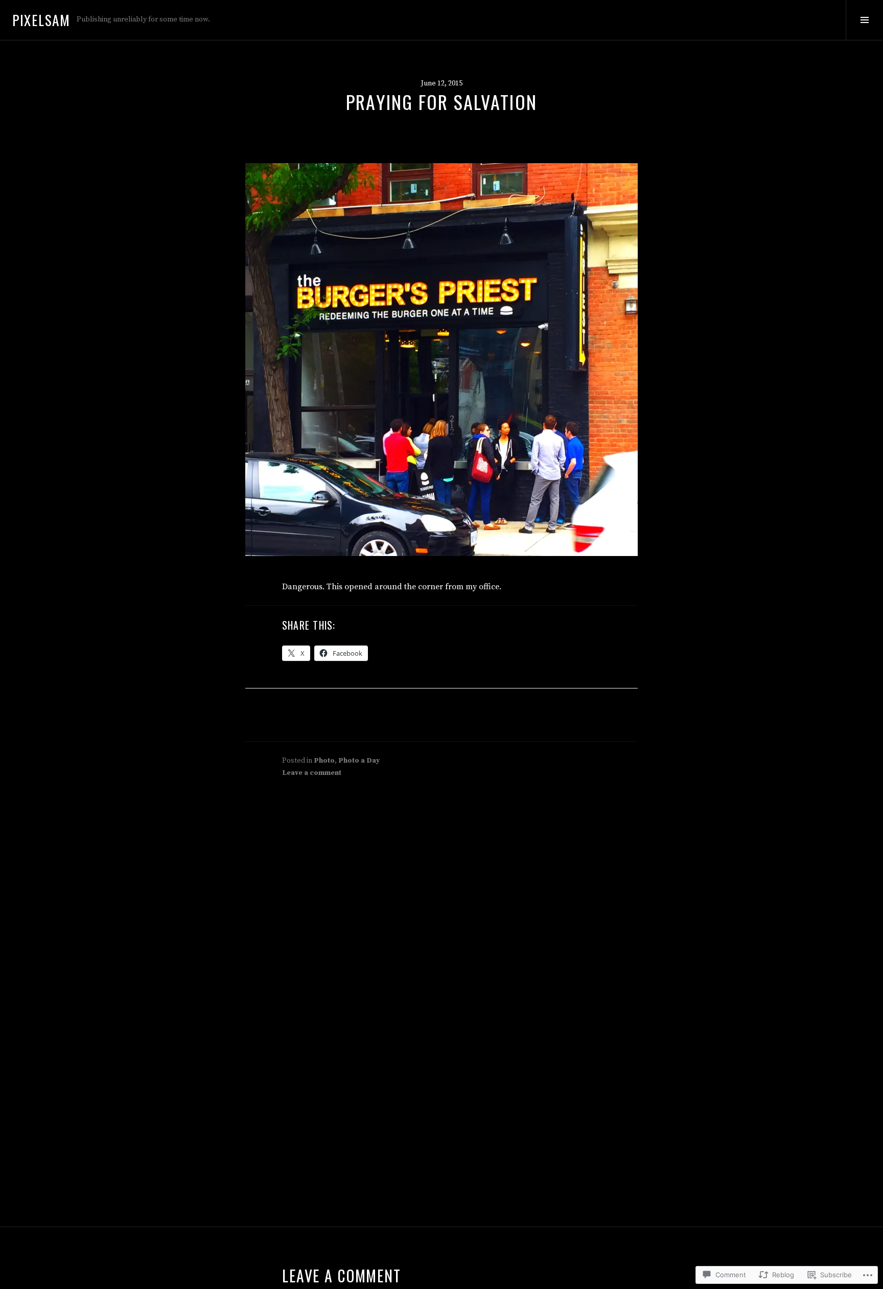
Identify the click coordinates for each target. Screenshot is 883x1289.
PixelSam (41, 19)
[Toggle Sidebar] (864, 20)
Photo (324, 760)
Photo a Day (359, 760)
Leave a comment (311, 772)
